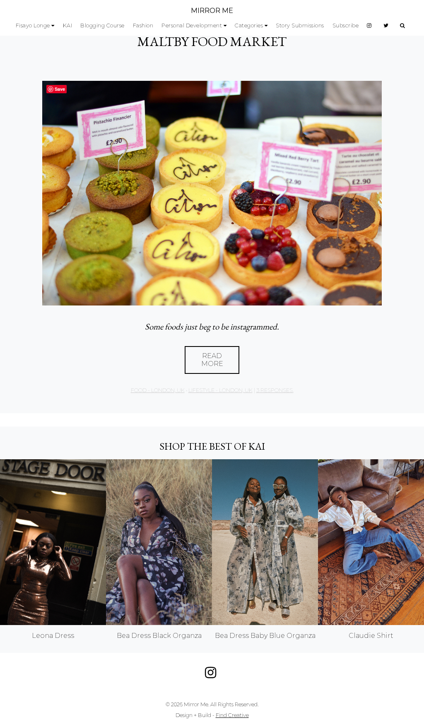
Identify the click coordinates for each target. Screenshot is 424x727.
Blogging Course (102, 25)
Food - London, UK (158, 390)
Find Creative (232, 715)
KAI (67, 25)
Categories (249, 25)
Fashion (143, 25)
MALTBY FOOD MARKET (212, 41)
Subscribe (345, 25)
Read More (212, 360)
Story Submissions (300, 25)
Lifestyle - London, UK (220, 390)
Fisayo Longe (33, 25)
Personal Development (191, 25)
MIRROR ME (212, 11)
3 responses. (275, 390)
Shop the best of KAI (212, 446)
